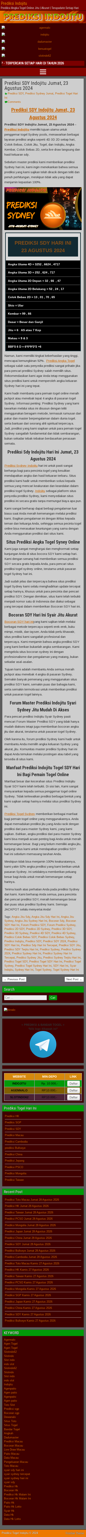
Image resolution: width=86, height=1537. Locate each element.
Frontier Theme (75, 1533)
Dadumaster (11, 1437)
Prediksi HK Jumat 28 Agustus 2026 (27, 1206)
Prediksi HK (12, 1116)
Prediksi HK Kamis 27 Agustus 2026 (27, 1269)
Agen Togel (11, 1343)
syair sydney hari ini (16, 1478)
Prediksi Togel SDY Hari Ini (45, 961)
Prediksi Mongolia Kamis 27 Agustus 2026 (30, 1288)
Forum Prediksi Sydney (61, 925)
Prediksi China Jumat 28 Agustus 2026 (28, 1238)
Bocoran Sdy (56, 920)
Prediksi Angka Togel (60, 360)
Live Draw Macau (14, 1449)
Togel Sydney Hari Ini (66, 969)
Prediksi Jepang (14, 1160)
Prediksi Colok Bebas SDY (20, 937)
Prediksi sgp (11, 1408)
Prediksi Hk (11, 1486)
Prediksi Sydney (49, 949)
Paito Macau (11, 1453)
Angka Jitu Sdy (21, 916)
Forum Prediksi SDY (33, 925)
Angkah (8, 1433)
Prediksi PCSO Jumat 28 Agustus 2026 (29, 1218)
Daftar (74, 1083)
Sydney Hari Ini (24, 969)
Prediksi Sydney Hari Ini (26, 953)
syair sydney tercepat (17, 1474)
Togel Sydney (43, 969)
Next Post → (74, 979)
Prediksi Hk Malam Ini (17, 1494)
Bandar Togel (12, 1429)
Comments (14, 101)
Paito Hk (9, 1502)
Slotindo (9, 1356)
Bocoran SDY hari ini (18, 621)
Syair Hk (9, 1510)
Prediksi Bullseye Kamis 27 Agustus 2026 (30, 1320)
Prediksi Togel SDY (16, 961)
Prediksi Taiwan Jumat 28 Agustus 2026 (29, 1212)
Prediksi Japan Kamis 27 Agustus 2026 (28, 1301)
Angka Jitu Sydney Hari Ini (31, 920)
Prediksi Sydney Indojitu (21, 465)
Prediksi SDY (16, 93)
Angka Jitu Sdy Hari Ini (45, 916)
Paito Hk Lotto (12, 1506)
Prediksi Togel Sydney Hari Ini (33, 965)
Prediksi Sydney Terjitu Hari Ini (62, 957)
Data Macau (11, 1457)
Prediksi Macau (14, 1135)
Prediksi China (13, 1154)
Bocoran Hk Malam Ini (17, 1498)
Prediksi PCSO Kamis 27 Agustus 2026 (29, 1282)
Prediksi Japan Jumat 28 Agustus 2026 (28, 1231)
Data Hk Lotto (12, 1518)
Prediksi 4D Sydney (63, 933)
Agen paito (10, 1392)
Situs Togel (11, 1425)
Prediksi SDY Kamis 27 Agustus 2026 (28, 1314)
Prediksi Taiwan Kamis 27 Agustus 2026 (29, 1276)
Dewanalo (10, 1417)
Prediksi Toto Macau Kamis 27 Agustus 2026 (32, 1263)
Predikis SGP (13, 1122)
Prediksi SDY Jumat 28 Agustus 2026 (28, 1244)
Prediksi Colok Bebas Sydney (56, 937)
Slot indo (9, 1360)
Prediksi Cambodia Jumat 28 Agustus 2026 (31, 1257)
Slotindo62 (10, 1351)
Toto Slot (9, 1404)
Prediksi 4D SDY (40, 933)
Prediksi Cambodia (16, 1141)
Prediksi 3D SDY (62, 929)
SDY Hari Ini (60, 965)
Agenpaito (10, 1388)
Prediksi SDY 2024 (54, 941)
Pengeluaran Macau (16, 1461)
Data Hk (9, 1514)
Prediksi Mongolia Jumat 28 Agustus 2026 (30, 1225)
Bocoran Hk (11, 1490)
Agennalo (9, 1339)
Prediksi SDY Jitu (69, 945)
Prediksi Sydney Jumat (39, 93)
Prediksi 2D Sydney (38, 929)
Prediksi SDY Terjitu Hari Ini (21, 949)
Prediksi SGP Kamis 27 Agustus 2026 (28, 1295)
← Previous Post (14, 979)
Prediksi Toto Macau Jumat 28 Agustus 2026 (32, 1199)
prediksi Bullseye (15, 1147)
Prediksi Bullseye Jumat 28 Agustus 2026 (30, 1250)
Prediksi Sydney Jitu (29, 957)
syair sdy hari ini (14, 1470)
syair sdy (9, 1482)
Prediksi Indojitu (14, 3)
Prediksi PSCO (14, 1167)
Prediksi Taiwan (14, 1179)
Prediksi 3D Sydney (16, 933)
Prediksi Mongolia (15, 1173)
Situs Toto (10, 1421)
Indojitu (40, 491)
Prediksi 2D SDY (14, 929)
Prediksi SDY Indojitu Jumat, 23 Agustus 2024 (36, 85)
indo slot (9, 1364)
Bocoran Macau (13, 1445)
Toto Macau (11, 1465)
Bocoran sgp (11, 1413)
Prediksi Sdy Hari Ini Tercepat (39, 945)
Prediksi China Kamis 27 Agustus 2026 (28, 1307)
